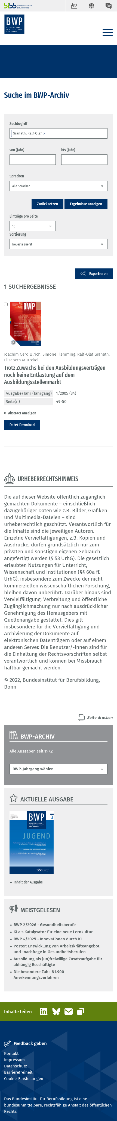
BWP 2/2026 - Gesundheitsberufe (45, 924)
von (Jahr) (17, 149)
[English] (91, 5)
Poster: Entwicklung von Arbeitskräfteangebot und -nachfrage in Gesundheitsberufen (57, 949)
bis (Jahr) (68, 149)
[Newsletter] (74, 5)
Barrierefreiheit (18, 1072)
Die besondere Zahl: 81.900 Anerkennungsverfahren (39, 974)
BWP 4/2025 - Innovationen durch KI (48, 938)
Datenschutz (15, 1066)
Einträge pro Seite (24, 216)
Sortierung (18, 234)
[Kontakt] (108, 5)
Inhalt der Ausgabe (28, 882)
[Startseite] (14, 24)
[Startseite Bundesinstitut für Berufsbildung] (15, 6)
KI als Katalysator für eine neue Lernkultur (53, 931)
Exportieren (98, 273)
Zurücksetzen (47, 203)
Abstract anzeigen (22, 413)
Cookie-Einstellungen (23, 1078)
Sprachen (17, 176)
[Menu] (107, 33)
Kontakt (11, 1053)
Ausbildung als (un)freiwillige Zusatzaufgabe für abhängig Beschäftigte (58, 961)
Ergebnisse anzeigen (86, 203)
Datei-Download (22, 424)
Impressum (14, 1059)
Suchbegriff (18, 123)
